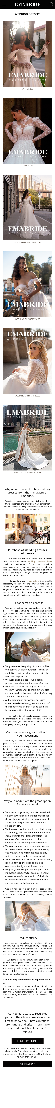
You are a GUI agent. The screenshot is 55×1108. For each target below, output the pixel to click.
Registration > (27, 1041)
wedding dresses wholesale (40, 561)
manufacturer (34, 581)
